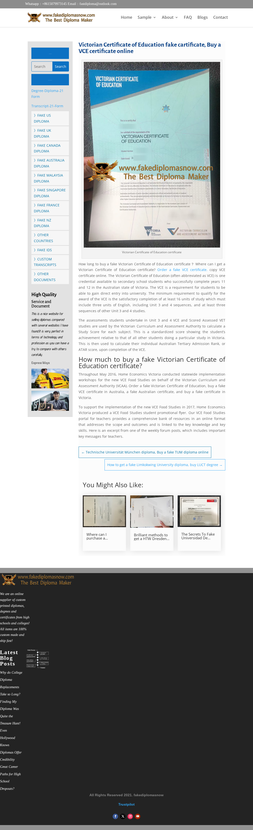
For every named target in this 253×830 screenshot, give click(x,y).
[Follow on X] (123, 816)
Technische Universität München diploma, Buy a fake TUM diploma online (145, 452)
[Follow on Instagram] (130, 816)
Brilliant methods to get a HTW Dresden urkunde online (151, 537)
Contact (220, 18)
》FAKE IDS (43, 250)
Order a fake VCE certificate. (181, 269)
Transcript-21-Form (47, 106)
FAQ (188, 18)
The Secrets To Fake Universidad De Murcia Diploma (198, 536)
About (167, 18)
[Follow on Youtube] (137, 816)
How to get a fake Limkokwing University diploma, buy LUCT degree (165, 464)
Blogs (202, 18)
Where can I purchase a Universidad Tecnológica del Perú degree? (104, 536)
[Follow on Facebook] (115, 816)
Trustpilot (126, 804)
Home (126, 18)
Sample (144, 18)
